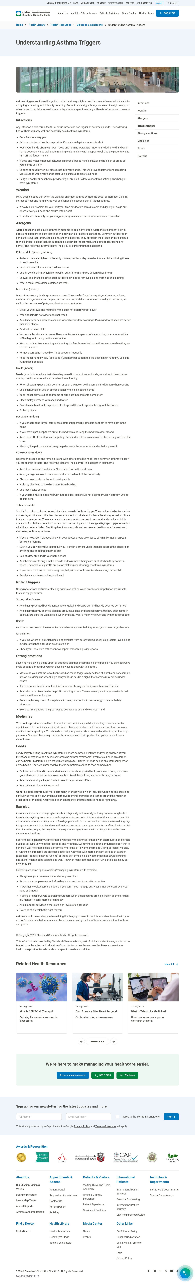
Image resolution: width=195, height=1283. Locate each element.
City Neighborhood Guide (130, 1214)
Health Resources (61, 24)
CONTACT (101, 3)
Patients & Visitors (109, 13)
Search (173, 3)
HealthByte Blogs (59, 1236)
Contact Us (56, 1200)
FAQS (75, 3)
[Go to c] (152, 1157)
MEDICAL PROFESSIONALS (59, 3)
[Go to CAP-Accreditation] (125, 1157)
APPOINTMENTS (144, 3)
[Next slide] (113, 1041)
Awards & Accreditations (30, 1211)
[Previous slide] (81, 1041)
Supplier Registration (128, 1236)
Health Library (146, 13)
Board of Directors (26, 1194)
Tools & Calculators (60, 1242)
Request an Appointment (73, 1075)
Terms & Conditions (148, 1116)
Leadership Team (26, 1200)
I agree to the (140, 1116)
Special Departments (162, 1195)
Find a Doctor (129, 13)
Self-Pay (54, 1212)
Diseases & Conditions (90, 24)
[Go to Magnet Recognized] (42, 1157)
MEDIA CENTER (88, 3)
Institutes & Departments (84, 13)
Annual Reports (24, 1206)
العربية (159, 3)
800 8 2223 (169, 13)
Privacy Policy (82, 1126)
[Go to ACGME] (62, 1157)
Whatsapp (129, 1075)
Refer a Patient (58, 1206)
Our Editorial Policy (126, 1231)
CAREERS (130, 3)
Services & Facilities (94, 1210)
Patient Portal (57, 1189)
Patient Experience (93, 1204)
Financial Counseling (128, 1199)
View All (169, 964)
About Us (63, 13)
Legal (119, 1252)
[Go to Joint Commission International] (21, 1157)
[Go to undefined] (148, 1271)
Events (87, 1236)
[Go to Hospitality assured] (172, 1157)
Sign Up (171, 1116)
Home (19, 24)
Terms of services (105, 1126)
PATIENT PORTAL (115, 3)
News (86, 1231)
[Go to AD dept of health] (90, 1157)
